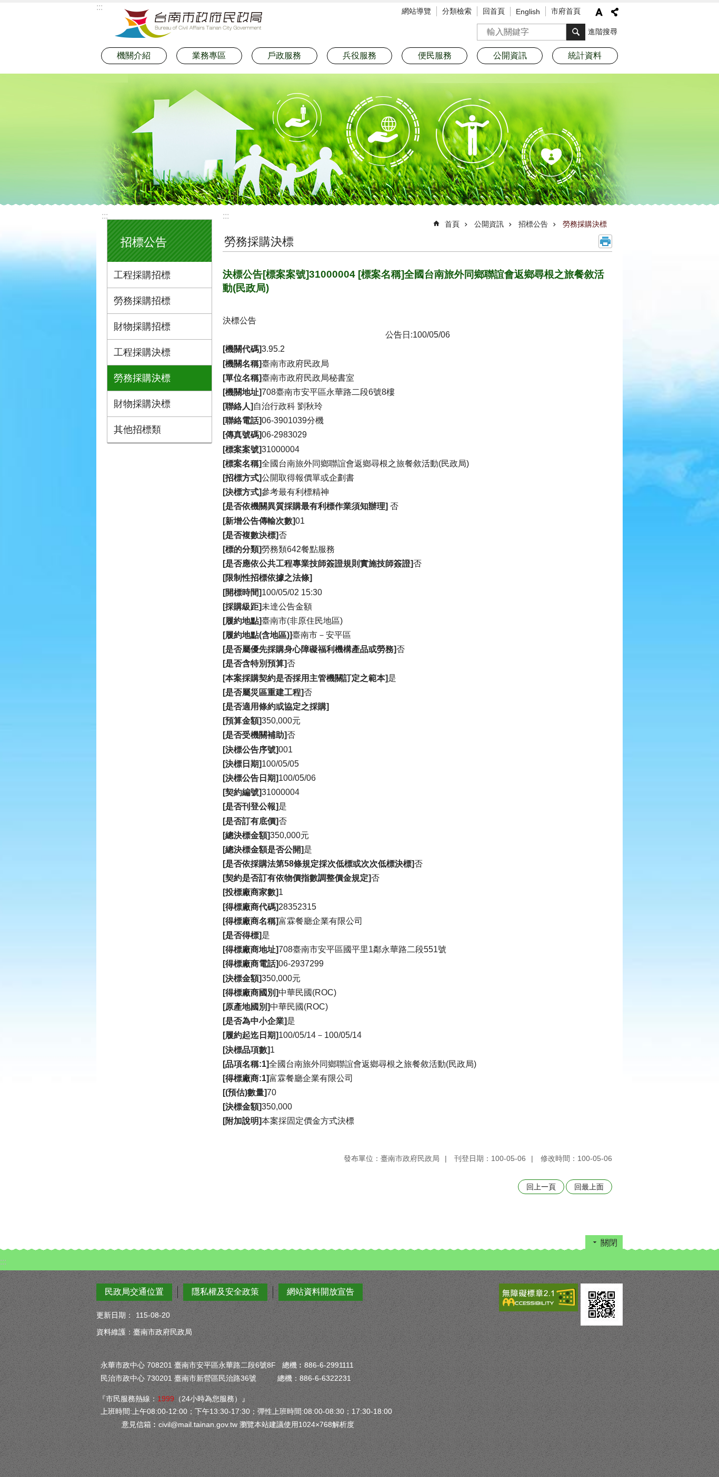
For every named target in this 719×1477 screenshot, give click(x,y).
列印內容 (605, 241)
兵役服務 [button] (359, 55)
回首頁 (494, 11)
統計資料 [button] (585, 55)
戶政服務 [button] (284, 55)
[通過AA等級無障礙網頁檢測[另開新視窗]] (538, 1297)
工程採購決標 (142, 352)
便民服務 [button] (435, 55)
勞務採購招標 (142, 301)
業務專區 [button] (209, 55)
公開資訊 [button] (510, 55)
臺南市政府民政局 (188, 24)
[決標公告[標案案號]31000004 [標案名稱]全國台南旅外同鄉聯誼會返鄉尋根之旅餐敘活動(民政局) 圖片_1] (602, 1305)
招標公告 (533, 224)
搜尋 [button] (575, 32)
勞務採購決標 (142, 378)
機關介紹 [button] (134, 55)
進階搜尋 (602, 31)
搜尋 (485, 28)
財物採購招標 (142, 326)
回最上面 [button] (589, 1187)
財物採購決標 (142, 404)
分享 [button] (615, 12)
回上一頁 (541, 1187)
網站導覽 (416, 11)
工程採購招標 (142, 275)
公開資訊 (489, 224)
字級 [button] (599, 12)
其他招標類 (137, 429)
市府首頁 (566, 11)
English (528, 11)
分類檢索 (457, 11)
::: (105, 215)
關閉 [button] (609, 1242)
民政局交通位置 (134, 1291)
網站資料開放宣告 (320, 1291)
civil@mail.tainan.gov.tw (197, 1424)
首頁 (452, 224)
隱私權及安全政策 (225, 1291)
